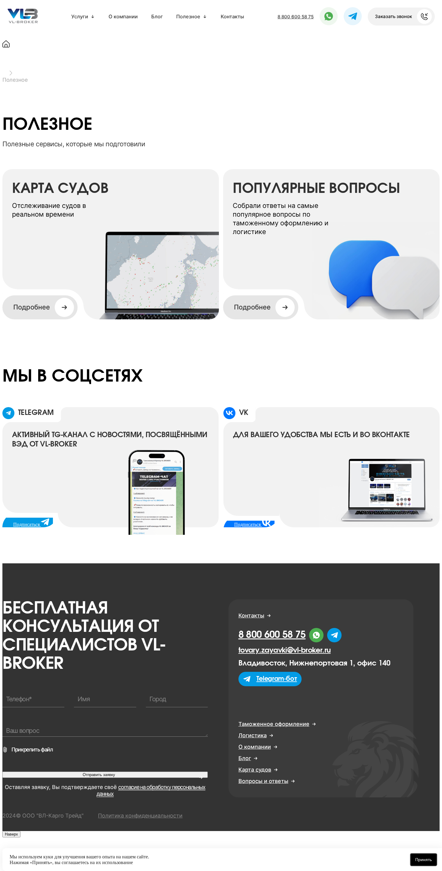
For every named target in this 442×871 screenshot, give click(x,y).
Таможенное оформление (273, 724)
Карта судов (254, 769)
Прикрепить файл (32, 749)
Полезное (188, 16)
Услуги (79, 16)
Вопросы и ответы (263, 781)
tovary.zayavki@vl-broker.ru (284, 650)
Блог (157, 16)
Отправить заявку (99, 774)
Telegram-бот (276, 679)
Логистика (252, 735)
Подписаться (248, 524)
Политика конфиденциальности (140, 815)
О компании (123, 16)
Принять (423, 859)
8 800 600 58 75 (296, 16)
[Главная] (221, 45)
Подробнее (252, 307)
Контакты (232, 16)
